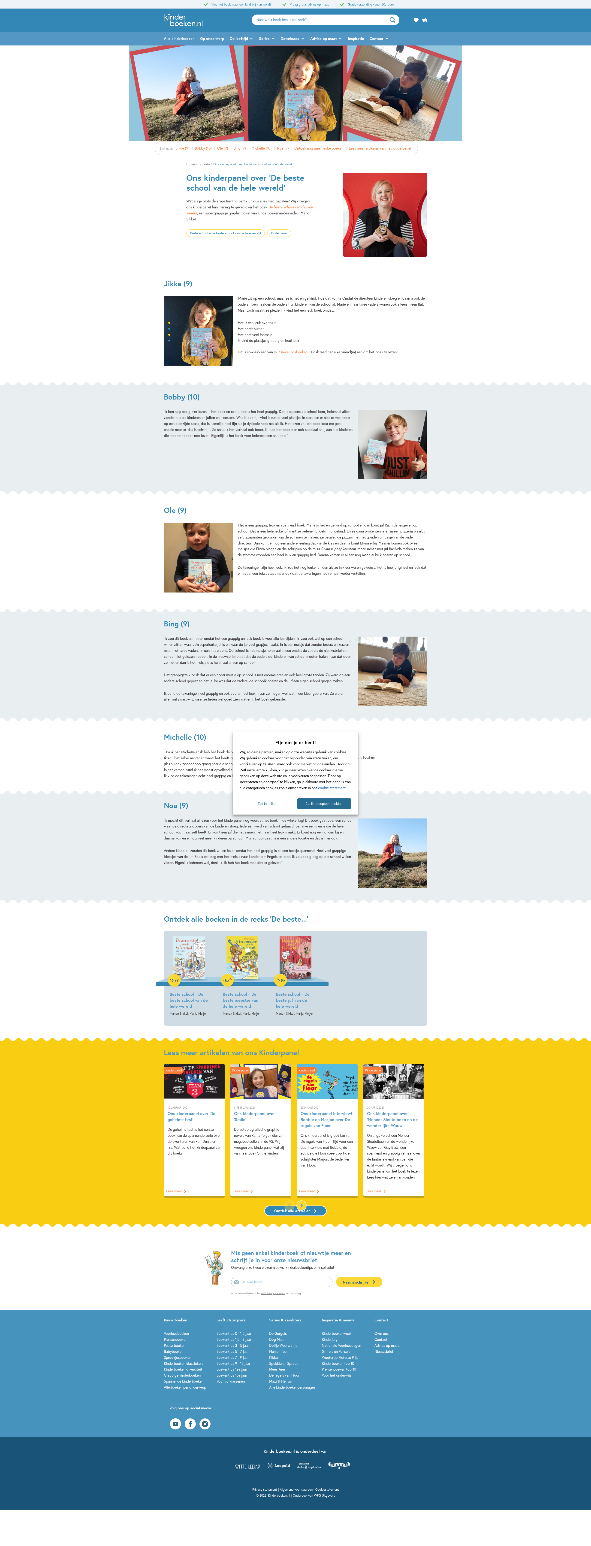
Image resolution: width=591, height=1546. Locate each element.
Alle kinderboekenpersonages (292, 1387)
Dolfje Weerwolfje (283, 1345)
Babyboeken (173, 1351)
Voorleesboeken (176, 1333)
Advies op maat (323, 38)
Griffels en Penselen (337, 1351)
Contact (376, 38)
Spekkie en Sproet (283, 1363)
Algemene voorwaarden (296, 1489)
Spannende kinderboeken (183, 1381)
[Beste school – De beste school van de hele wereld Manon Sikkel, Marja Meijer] (189, 976)
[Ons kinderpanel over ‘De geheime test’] (194, 1130)
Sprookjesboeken (177, 1357)
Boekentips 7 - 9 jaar (233, 1357)
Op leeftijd (239, 38)
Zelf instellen (267, 804)
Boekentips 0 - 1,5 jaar (234, 1333)
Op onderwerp (212, 38)
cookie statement (332, 787)
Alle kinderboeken (179, 38)
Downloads (290, 38)
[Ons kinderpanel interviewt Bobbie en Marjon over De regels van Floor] (327, 1130)
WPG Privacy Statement (273, 1293)
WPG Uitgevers (324, 1495)
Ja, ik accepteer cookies (324, 804)
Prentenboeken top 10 (339, 1369)
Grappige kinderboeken (182, 1375)
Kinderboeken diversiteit (183, 1369)
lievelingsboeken (294, 351)
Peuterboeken (174, 1345)
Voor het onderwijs (336, 1375)
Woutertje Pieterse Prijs (340, 1357)
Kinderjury (330, 1339)
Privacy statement (264, 1489)
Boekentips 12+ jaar (232, 1369)
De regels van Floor (284, 1375)
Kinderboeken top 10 (338, 1363)
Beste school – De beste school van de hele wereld (225, 233)
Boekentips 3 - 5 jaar (233, 1345)
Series (264, 38)
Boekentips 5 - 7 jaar (233, 1351)
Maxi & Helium (280, 1381)
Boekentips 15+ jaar (232, 1375)
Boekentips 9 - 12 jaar (233, 1363)
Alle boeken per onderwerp (185, 1387)
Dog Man (276, 1339)
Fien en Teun (278, 1351)
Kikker (274, 1357)
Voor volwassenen (231, 1381)
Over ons (381, 1333)
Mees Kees (277, 1369)
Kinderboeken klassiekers (183, 1363)
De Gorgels (278, 1333)
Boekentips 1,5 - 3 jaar (234, 1339)
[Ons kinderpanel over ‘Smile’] (260, 1130)
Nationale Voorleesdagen (341, 1345)
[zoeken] (394, 20)
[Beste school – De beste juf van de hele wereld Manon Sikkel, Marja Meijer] (295, 976)
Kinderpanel (279, 233)
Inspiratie (356, 38)
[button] (301, 1205)
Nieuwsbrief (383, 1351)
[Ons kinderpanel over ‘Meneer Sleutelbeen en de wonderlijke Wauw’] (393, 1130)
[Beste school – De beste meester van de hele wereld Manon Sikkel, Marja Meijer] (242, 976)
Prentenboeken (175, 1339)
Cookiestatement (327, 1489)
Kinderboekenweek (337, 1333)
